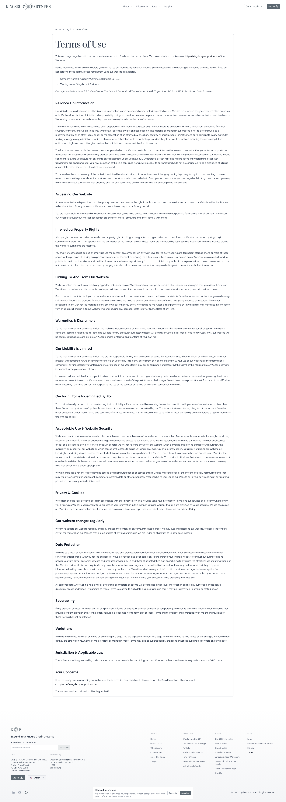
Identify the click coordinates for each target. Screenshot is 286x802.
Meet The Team (157, 757)
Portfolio (186, 748)
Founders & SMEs (223, 752)
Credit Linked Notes (224, 739)
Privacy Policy (188, 509)
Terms (250, 752)
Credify (218, 773)
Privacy (250, 748)
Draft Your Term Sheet (225, 768)
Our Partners (156, 752)
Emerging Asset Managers (227, 757)
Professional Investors (193, 752)
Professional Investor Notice (260, 743)
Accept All (185, 793)
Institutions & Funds (191, 766)
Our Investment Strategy (194, 743)
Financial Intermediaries (194, 761)
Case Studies (221, 748)
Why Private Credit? (192, 739)
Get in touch (252, 6)
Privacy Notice (124, 796)
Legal (249, 739)
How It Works (221, 743)
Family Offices (189, 757)
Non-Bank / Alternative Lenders (225, 762)
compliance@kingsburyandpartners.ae (76, 684)
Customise (173, 793)
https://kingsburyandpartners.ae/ (203, 56)
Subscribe (64, 747)
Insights (153, 761)
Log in (271, 6)
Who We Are (156, 748)
